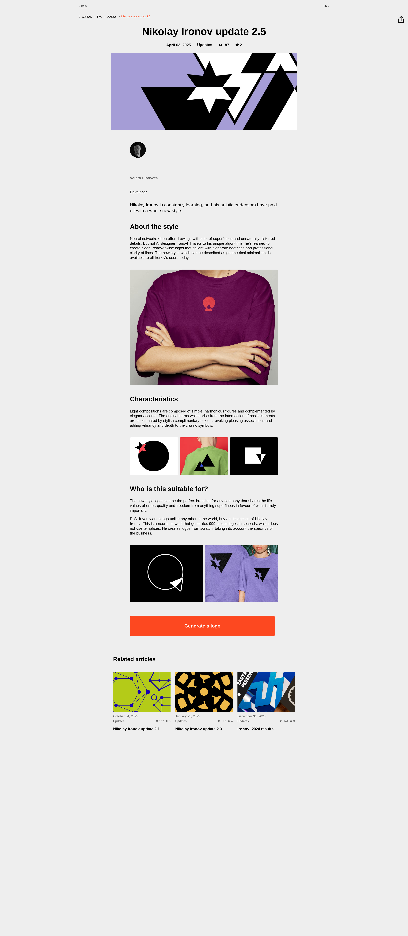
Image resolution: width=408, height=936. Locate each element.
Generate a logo (202, 625)
